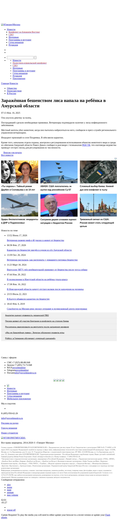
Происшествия (14, 91)
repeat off (11, 510)
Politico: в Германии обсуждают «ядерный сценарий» (30, 338)
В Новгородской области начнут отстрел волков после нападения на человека (45, 289)
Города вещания (9, 428)
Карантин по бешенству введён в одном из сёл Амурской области (39, 250)
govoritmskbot (18, 367)
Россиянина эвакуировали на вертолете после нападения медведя (37, 327)
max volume (12, 495)
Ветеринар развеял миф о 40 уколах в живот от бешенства (35, 240)
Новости (11, 29)
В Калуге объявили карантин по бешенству (28, 299)
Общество (12, 88)
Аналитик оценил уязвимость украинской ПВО (27, 315)
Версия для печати (12, 152)
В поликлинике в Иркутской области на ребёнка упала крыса (37, 279)
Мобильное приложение (19, 398)
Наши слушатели (9, 433)
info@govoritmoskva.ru (25, 373)
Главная (5, 83)
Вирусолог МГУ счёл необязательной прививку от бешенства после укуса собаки (47, 269)
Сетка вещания (16, 42)
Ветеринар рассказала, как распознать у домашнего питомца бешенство (42, 260)
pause (9, 487)
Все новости (7, 155)
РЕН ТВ (86, 145)
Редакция (13, 45)
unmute (10, 492)
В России (11, 93)
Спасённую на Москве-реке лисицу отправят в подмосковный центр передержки (47, 309)
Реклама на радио (9, 423)
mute (9, 490)
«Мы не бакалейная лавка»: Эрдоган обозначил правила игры (34, 332)
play (9, 484)
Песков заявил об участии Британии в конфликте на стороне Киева (37, 321)
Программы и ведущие (20, 40)
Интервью (14, 37)
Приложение (19, 78)
